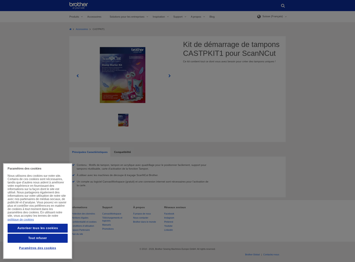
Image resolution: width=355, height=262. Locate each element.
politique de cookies (21, 219)
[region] (37, 211)
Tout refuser (37, 238)
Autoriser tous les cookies (37, 228)
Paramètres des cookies (37, 248)
